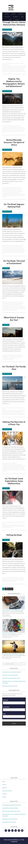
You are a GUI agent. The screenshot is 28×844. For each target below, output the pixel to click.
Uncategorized (5, 64)
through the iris (21, 71)
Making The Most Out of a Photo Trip (14, 423)
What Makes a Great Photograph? (9, 685)
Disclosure (4, 787)
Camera (15, 464)
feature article (12, 190)
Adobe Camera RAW (12, 66)
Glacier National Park (20, 67)
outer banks (7, 526)
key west (20, 411)
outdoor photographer (7, 192)
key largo (16, 411)
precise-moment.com (17, 10)
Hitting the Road (14, 535)
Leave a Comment (7, 29)
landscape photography (7, 70)
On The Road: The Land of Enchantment (14, 262)
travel (3, 132)
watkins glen (13, 581)
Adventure (19, 66)
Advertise (4, 793)
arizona (4, 248)
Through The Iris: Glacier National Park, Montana (13, 23)
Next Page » (10, 588)
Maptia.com (22, 128)
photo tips (17, 467)
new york (15, 578)
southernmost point (6, 414)
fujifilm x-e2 (5, 67)
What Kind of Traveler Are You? (14, 318)
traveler (11, 359)
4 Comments (6, 488)
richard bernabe (13, 194)
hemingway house (10, 411)
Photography (14, 131)
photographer (5, 468)
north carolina (17, 524)
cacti (7, 248)
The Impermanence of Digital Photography (11, 671)
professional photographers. (8, 469)
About (3, 781)
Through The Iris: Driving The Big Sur (10, 675)
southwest (6, 252)
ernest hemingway (17, 410)
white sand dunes (21, 308)
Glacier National (11, 67)
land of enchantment (11, 304)
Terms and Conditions (7, 790)
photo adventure (10, 467)
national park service (7, 306)
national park (21, 70)
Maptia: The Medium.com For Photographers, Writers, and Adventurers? (14, 82)
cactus (10, 248)
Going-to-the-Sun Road (18, 68)
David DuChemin (17, 127)
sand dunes (11, 308)
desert (18, 248)
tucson (14, 252)
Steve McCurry (21, 131)
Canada (24, 66)
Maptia (17, 128)
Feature (9, 407)
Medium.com (5, 129)
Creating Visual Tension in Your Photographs (12, 653)
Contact (4, 784)
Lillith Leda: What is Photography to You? (11, 678)
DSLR (18, 464)
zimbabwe (4, 196)
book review (16, 188)
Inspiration (20, 355)
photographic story (6, 131)
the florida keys (20, 414)
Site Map (4, 796)
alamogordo (16, 303)
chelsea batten (19, 356)
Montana (15, 70)
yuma (3, 253)
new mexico (14, 306)
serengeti (19, 194)
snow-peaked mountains (12, 71)
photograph (5, 580)
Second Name (6, 707)
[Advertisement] (12, 749)
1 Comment (5, 324)
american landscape (18, 246)
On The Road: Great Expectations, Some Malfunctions (14, 481)
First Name (5, 700)
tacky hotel (14, 414)
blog (14, 356)
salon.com (15, 357)
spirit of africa (8, 195)
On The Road (20, 63)
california (14, 248)
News (19, 125)
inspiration (19, 190)
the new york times (20, 195)
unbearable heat (20, 252)
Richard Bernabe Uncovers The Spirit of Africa (14, 142)
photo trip (21, 467)
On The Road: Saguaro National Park (14, 205)
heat (7, 249)
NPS (18, 306)
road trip (4, 581)
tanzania (14, 195)
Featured (10, 63)
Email (4, 713)
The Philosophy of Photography (9, 632)
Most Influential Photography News (16, 129)
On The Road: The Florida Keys (14, 367)
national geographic (18, 191)
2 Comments (6, 268)
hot (9, 249)
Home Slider (15, 63)
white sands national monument (9, 310)
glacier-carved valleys (7, 68)
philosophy (13, 526)
